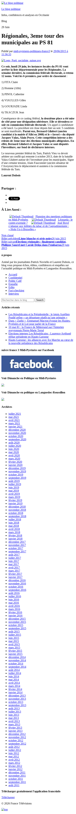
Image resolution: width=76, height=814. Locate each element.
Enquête (13, 284)
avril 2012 (14, 759)
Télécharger (8, 797)
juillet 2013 (14, 711)
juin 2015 (13, 637)
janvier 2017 (15, 577)
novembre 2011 (17, 775)
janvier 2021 (15, 426)
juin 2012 (13, 753)
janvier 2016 (15, 615)
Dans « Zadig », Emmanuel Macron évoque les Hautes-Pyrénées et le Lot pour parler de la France (39, 322)
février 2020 (15, 461)
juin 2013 (13, 714)
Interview (13, 293)
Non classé (7, 235)
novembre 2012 (17, 737)
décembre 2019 (17, 468)
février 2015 (15, 650)
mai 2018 (13, 525)
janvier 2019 (15, 503)
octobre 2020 (15, 436)
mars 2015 (14, 647)
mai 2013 (13, 718)
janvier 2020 (15, 465)
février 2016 (15, 612)
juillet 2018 (14, 519)
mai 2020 (13, 452)
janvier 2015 (15, 653)
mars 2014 (14, 685)
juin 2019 (13, 487)
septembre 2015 (17, 628)
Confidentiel (15, 277)
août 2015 (14, 631)
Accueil (12, 274)
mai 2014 (13, 679)
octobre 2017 (15, 548)
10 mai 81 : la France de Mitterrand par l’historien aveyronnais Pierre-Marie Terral (36, 329)
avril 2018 (14, 529)
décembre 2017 (17, 541)
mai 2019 (13, 490)
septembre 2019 (17, 477)
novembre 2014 (17, 660)
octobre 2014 (15, 663)
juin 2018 (13, 522)
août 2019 (14, 481)
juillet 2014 (14, 673)
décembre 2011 (16, 772)
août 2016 (14, 593)
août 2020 (14, 442)
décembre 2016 (17, 580)
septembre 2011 (17, 782)
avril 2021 (14, 420)
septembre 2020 (17, 439)
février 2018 (15, 535)
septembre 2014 (17, 666)
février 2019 (15, 500)
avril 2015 (14, 644)
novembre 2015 (17, 621)
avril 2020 (14, 455)
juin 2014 (13, 676)
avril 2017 (14, 567)
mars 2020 (14, 458)
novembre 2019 (17, 471)
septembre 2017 (17, 551)
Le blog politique (11, 8)
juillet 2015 (14, 634)
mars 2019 (14, 497)
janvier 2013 (15, 730)
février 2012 (15, 766)
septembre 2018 (17, 516)
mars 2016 (14, 609)
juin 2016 (13, 599)
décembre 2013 (17, 695)
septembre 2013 (17, 705)
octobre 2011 (15, 778)
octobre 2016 (15, 586)
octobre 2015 (15, 625)
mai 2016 (13, 602)
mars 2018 (14, 532)
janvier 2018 (15, 538)
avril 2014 (14, 682)
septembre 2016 (17, 589)
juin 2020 (13, 449)
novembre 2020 (17, 432)
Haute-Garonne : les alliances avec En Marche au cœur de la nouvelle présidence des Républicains (40, 341)
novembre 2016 (17, 583)
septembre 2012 (17, 743)
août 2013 (14, 708)
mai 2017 (13, 564)
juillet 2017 (14, 557)
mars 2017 (14, 570)
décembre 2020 (17, 429)
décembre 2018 (17, 506)
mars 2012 (14, 762)
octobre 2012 (15, 740)
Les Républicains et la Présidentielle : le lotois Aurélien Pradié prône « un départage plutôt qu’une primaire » (39, 316)
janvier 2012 (15, 769)
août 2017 (14, 554)
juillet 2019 (14, 484)
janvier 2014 (15, 692)
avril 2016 (14, 605)
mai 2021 (13, 416)
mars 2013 (14, 724)
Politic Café (15, 280)
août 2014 (14, 669)
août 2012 (14, 746)
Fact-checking (16, 290)
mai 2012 (13, 756)
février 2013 (15, 727)
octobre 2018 (15, 513)
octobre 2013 (15, 702)
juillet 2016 (14, 596)
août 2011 (13, 785)
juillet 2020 (14, 445)
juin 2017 (13, 561)
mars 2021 (14, 423)
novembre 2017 (17, 545)
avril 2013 (14, 721)
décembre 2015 (17, 618)
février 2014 (15, 689)
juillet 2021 (14, 413)
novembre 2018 (17, 509)
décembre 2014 (17, 657)
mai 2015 (13, 641)
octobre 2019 (15, 474)
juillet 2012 (14, 750)
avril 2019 (14, 493)
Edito (11, 287)
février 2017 (15, 573)
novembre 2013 (17, 698)
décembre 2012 (17, 734)
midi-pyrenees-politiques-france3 (31, 51)
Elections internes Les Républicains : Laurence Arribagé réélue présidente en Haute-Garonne (39, 335)
